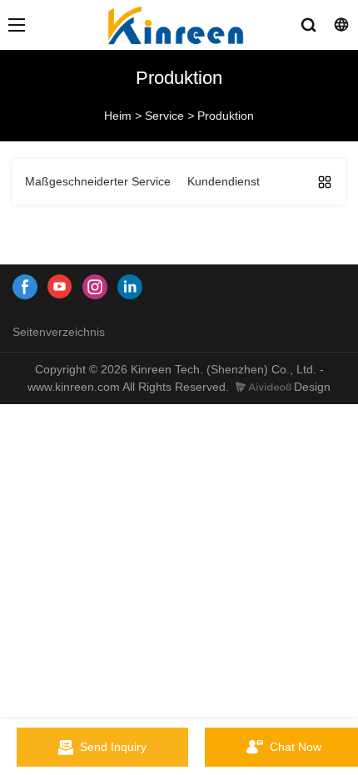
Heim (118, 115)
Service (164, 115)
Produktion (225, 115)
